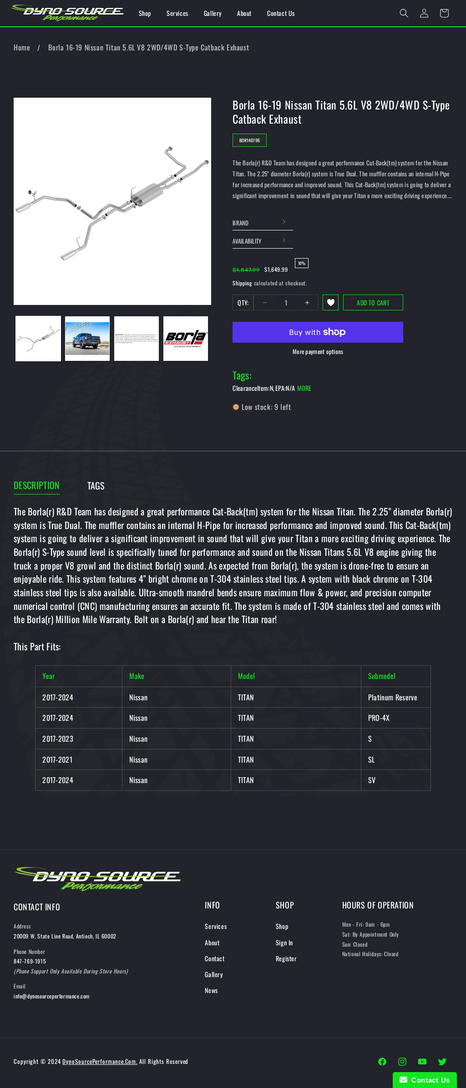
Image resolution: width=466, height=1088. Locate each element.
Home (22, 47)
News (211, 990)
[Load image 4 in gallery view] (185, 338)
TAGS (96, 485)
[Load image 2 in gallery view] (87, 338)
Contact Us (428, 1080)
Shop (282, 926)
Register (286, 958)
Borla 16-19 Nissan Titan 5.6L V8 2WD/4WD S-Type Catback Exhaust (148, 47)
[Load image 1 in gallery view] (38, 338)
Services (216, 926)
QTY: (243, 302)
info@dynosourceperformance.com (52, 996)
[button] (404, 13)
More (304, 388)
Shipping (242, 283)
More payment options (318, 351)
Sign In (284, 942)
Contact (214, 958)
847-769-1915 (30, 961)
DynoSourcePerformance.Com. (99, 1061)
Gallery (214, 974)
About (212, 942)
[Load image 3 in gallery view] (136, 338)
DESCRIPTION (37, 485)
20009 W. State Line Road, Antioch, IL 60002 (65, 936)
